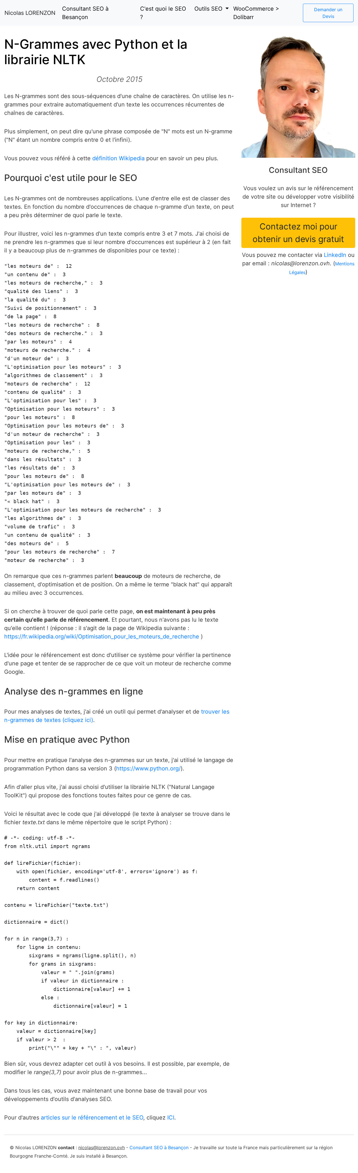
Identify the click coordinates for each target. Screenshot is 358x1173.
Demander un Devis (328, 13)
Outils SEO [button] (209, 8)
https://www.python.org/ (148, 768)
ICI (170, 1117)
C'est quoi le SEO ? (163, 12)
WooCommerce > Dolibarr (256, 12)
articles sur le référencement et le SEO (92, 1117)
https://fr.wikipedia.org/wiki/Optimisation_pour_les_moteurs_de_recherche (101, 636)
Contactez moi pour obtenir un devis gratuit (298, 232)
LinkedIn (335, 255)
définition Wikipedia (118, 158)
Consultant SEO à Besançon (85, 12)
